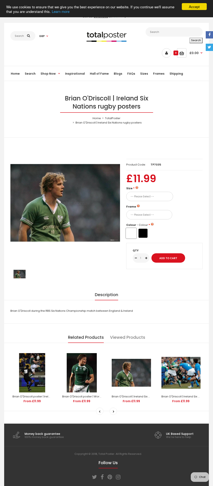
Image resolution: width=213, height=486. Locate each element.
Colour (137, 225)
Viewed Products (127, 337)
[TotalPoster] (106, 41)
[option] (65, 203)
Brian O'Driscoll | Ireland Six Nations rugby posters (145, 396)
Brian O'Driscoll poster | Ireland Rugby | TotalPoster (46, 396)
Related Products (86, 337)
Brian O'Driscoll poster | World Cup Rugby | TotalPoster (98, 396)
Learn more (60, 11)
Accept (194, 6)
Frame (131, 207)
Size (129, 188)
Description (106, 295)
